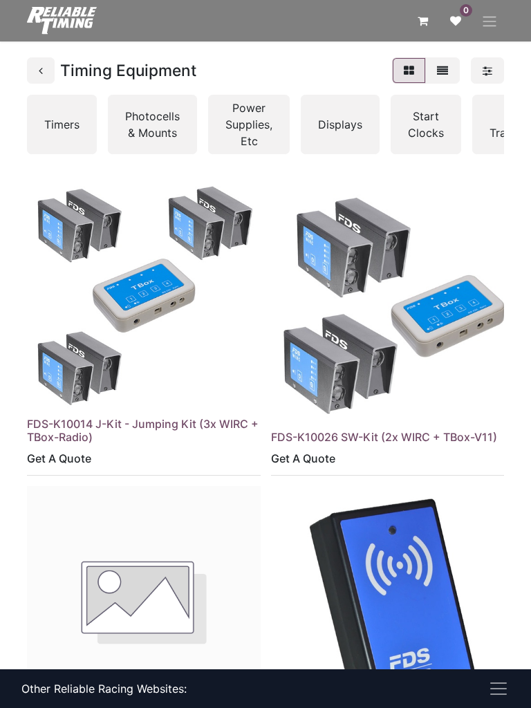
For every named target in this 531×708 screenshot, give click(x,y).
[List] (442, 70)
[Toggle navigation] (489, 21)
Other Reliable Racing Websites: (104, 689)
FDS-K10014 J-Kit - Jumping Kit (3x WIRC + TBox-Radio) (143, 430)
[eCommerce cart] (422, 21)
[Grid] (409, 70)
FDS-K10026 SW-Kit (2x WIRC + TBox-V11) (384, 437)
